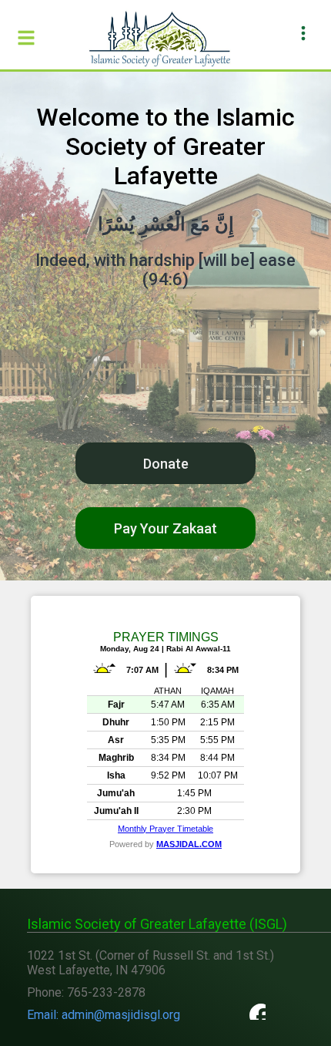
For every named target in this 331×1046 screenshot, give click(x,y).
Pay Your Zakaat (165, 528)
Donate (166, 464)
